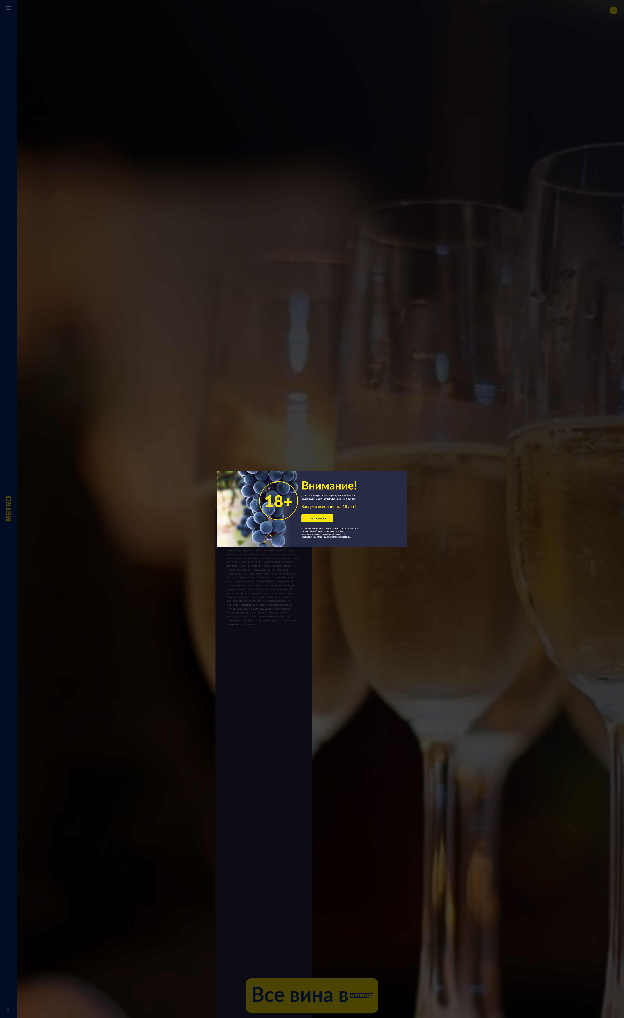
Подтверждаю (317, 518)
